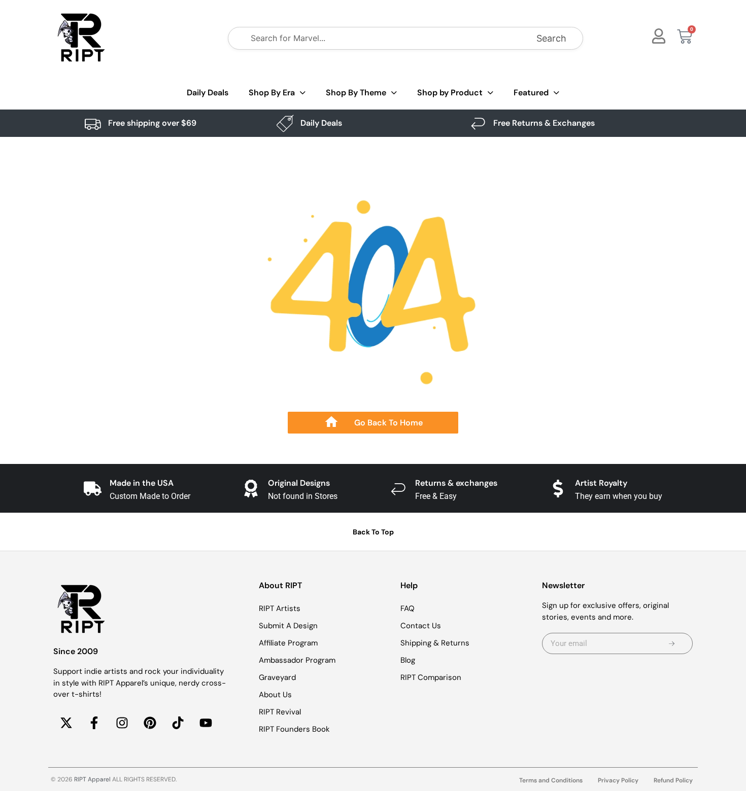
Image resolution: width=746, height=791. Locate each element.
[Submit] (671, 643)
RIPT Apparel (92, 779)
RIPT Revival (280, 712)
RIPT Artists (279, 608)
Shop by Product (450, 92)
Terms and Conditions (551, 780)
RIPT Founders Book (294, 729)
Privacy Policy (618, 780)
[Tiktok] (177, 723)
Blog (407, 660)
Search (551, 38)
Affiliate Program (288, 643)
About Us (275, 695)
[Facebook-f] (94, 723)
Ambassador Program (297, 660)
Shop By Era (272, 92)
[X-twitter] (66, 723)
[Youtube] (205, 723)
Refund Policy (673, 780)
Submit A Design (288, 626)
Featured (531, 92)
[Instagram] (121, 723)
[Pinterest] (149, 723)
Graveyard (277, 677)
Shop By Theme (356, 92)
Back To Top (373, 531)
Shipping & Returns (434, 643)
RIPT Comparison (430, 677)
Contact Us (420, 626)
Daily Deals (207, 92)
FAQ (407, 608)
